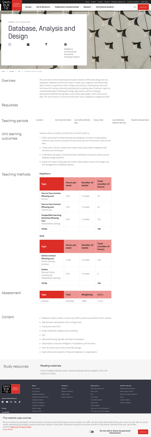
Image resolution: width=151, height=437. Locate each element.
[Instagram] (11, 402)
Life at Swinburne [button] (44, 7)
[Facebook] (2, 402)
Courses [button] (29, 7)
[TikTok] (19, 402)
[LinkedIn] (15, 402)
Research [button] (88, 7)
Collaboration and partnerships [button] (68, 7)
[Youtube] (7, 402)
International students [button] (106, 7)
